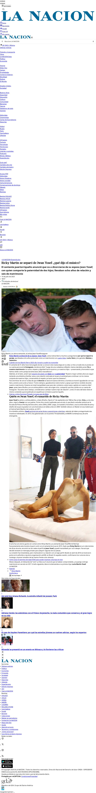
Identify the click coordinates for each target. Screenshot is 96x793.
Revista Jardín (5, 208)
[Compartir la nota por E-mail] (7, 364)
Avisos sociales (5, 181)
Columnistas (4, 117)
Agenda (12, 569)
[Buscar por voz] (93, 41)
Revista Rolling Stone (7, 205)
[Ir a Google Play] (7, 763)
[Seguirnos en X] (3, 745)
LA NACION (6, 260)
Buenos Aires (4, 93)
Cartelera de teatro (7, 167)
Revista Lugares (5, 201)
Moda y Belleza (5, 156)
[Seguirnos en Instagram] (3, 751)
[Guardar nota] (3, 356)
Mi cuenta (5, 34)
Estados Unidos (5, 86)
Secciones (5, 26)
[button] (48, 143)
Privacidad (33, 776)
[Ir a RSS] (3, 756)
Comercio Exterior (6, 75)
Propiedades (4, 72)
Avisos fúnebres (5, 178)
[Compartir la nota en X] (5, 364)
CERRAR (2, 1)
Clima (2, 54)
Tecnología (4, 144)
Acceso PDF (4, 174)
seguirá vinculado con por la (48, 374)
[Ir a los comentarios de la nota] (5, 356)
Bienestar (3, 104)
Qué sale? (3, 163)
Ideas (2, 190)
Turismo (3, 142)
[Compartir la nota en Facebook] (3, 364)
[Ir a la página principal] (48, 20)
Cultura (2, 99)
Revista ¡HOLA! (5, 199)
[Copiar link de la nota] (3, 361)
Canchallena (4, 133)
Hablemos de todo (6, 108)
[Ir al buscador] (3, 9)
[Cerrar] (32, 37)
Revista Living (5, 203)
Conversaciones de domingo (10, 185)
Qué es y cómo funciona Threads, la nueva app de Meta (29, 394)
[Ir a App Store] (7, 767)
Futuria (2, 66)
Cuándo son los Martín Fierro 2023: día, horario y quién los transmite (33, 363)
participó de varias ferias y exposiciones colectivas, (45, 411)
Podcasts (3, 154)
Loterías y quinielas (7, 151)
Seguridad (3, 95)
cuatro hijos (62, 358)
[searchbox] (47, 41)
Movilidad (3, 77)
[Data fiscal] (3, 790)
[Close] (3, 652)
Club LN (5, 32)
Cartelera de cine (6, 165)
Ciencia (2, 106)
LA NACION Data (6, 57)
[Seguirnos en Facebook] (3, 739)
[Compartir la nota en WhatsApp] (5, 359)
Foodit (4, 29)
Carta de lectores (6, 183)
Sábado (2, 187)
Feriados (3, 149)
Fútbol (2, 126)
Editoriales (4, 115)
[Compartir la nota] (3, 359)
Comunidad (4, 102)
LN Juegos (3, 140)
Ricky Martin (16, 571)
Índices (2, 79)
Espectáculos (15, 260)
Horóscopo (4, 147)
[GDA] (7, 783)
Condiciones (25, 776)
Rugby (2, 129)
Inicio (4, 23)
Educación (3, 97)
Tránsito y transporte (7, 52)
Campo (2, 70)
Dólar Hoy (3, 68)
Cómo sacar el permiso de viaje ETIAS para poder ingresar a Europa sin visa (36, 560)
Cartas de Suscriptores (8, 120)
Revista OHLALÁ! (6, 196)
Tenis (2, 131)
